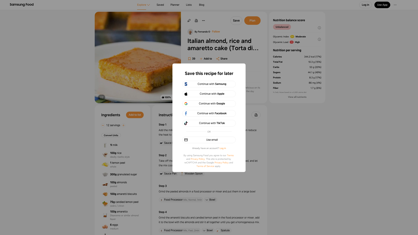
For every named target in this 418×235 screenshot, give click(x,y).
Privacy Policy (198, 158)
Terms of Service (205, 166)
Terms (230, 155)
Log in (223, 148)
